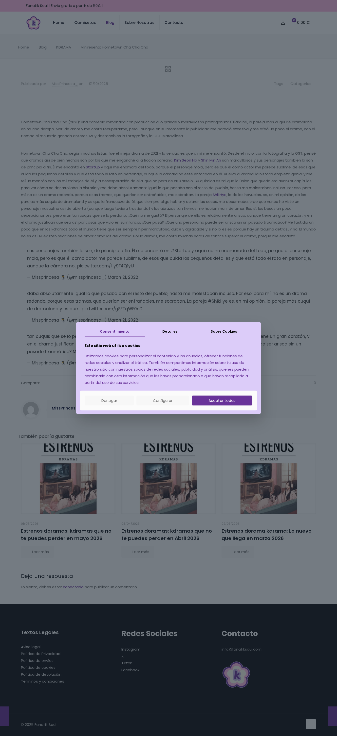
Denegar (109, 400)
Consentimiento (115, 331)
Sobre (224, 331)
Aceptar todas (222, 400)
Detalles (170, 331)
